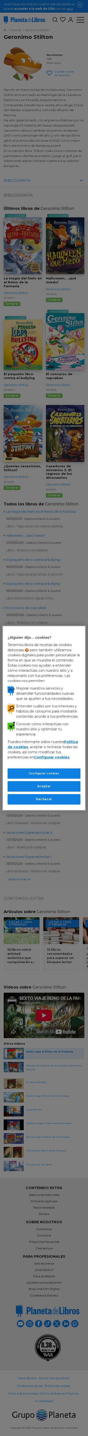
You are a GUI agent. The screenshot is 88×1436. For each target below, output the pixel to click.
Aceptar (44, 786)
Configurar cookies (44, 773)
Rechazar (44, 799)
